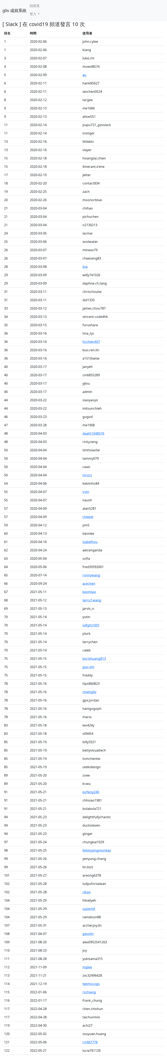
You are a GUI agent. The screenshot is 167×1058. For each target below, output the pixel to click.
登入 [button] (33, 14)
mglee (87, 967)
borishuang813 (94, 658)
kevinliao (89, 592)
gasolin (88, 933)
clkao (86, 892)
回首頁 (35, 5)
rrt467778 (90, 1042)
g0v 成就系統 (14, 10)
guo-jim (88, 667)
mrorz (87, 475)
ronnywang (91, 575)
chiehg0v (89, 692)
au (84, 75)
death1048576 (93, 433)
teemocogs (91, 984)
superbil (88, 908)
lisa (85, 266)
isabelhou (90, 542)
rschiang (89, 992)
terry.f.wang (91, 600)
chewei (87, 517)
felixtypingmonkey (96, 850)
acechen (88, 583)
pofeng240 (90, 792)
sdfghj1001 (91, 625)
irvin (85, 492)
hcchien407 (91, 341)
